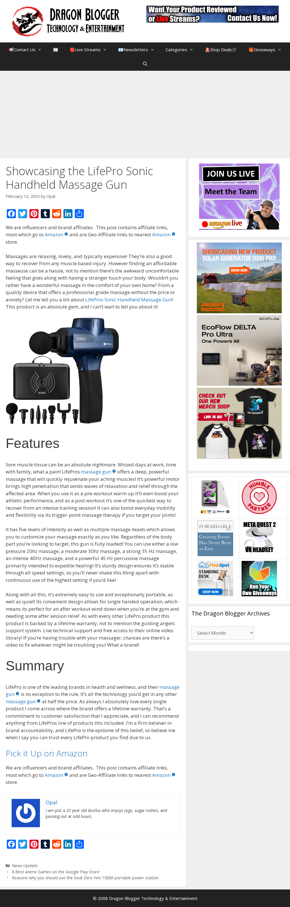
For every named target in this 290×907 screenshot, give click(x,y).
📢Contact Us (21, 49)
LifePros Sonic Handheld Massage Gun (128, 299)
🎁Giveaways (262, 49)
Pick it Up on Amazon (47, 753)
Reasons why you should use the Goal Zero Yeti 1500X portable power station (85, 877)
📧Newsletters (133, 49)
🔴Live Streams (85, 49)
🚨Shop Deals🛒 (221, 49)
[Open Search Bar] (145, 64)
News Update (25, 865)
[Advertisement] (145, 113)
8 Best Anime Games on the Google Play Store (55, 871)
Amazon (54, 234)
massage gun (96, 471)
